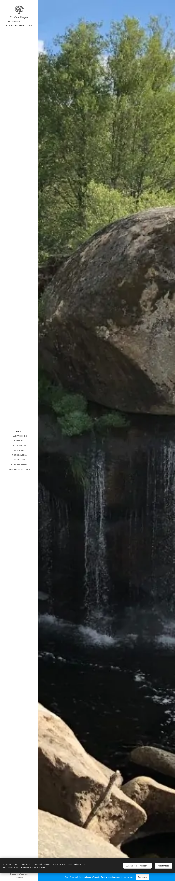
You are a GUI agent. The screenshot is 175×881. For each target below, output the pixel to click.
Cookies (19, 877)
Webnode (24, 874)
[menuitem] (19, 431)
